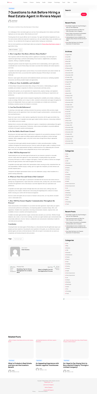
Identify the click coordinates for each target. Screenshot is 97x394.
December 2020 (69, 143)
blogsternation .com (48, 382)
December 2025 (69, 72)
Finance (32, 2)
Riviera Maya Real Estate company (51, 44)
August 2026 (69, 54)
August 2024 (69, 109)
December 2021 (69, 141)
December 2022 (69, 129)
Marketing (68, 192)
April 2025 (68, 91)
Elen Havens (14, 20)
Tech (67, 199)
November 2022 (69, 132)
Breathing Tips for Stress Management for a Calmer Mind (24, 270)
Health (43, 2)
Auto (67, 154)
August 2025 (69, 81)
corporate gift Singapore (48, 390)
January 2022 (69, 138)
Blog (67, 156)
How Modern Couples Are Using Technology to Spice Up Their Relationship (76, 26)
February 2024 (69, 122)
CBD (67, 160)
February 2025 (69, 95)
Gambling (68, 174)
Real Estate (11, 8)
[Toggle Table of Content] (19, 50)
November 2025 (69, 75)
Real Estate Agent (18, 238)
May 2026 (68, 61)
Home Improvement (70, 183)
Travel (63, 2)
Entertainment (69, 165)
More (69, 2)
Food (67, 172)
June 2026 (68, 59)
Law (67, 188)
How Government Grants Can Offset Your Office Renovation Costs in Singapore (75, 30)
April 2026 (68, 63)
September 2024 (69, 106)
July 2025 (68, 84)
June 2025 (68, 86)
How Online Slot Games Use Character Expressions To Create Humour (74, 43)
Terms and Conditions (43, 391)
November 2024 (69, 102)
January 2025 (69, 97)
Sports (67, 197)
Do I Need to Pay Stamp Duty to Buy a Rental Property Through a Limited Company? (75, 365)
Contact (75, 2)
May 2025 (68, 88)
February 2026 (69, 68)
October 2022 (69, 134)
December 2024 (69, 100)
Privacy (34, 391)
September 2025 (69, 79)
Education (68, 163)
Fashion (25, 2)
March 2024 (68, 120)
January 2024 (69, 125)
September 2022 (69, 136)
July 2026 (68, 56)
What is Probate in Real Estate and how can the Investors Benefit (20, 365)
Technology (57, 2)
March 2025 (68, 93)
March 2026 (68, 66)
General (68, 179)
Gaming (38, 2)
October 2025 (69, 77)
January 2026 (69, 70)
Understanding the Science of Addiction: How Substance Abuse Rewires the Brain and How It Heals (76, 39)
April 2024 (68, 118)
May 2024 (68, 116)
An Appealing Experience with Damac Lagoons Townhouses (47, 364)
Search (68, 10)
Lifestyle (50, 2)
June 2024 (68, 113)
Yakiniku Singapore (49, 387)
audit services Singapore (48, 384)
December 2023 (69, 127)
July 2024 (68, 111)
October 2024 (69, 104)
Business (68, 158)
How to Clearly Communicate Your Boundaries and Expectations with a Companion (76, 34)
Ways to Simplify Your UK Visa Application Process (45, 270)
